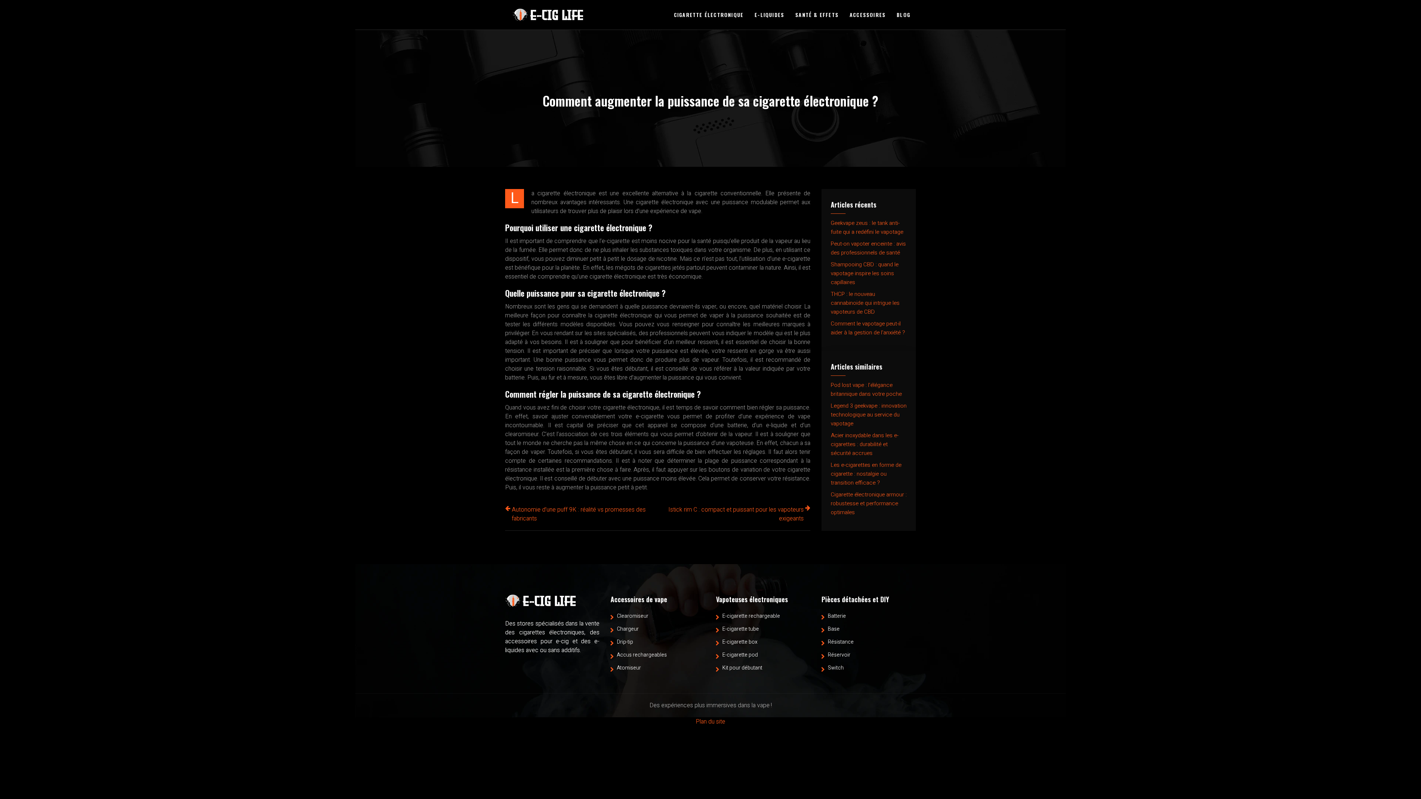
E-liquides (769, 14)
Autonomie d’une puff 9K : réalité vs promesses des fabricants (579, 514)
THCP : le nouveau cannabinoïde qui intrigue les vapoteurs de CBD (865, 303)
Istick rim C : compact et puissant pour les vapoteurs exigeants (736, 514)
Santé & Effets (817, 14)
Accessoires (868, 14)
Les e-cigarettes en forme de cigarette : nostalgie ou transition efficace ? (866, 474)
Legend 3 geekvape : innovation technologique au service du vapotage (869, 415)
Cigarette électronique (708, 14)
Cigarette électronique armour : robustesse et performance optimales (869, 503)
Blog (903, 14)
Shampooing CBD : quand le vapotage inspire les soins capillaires (864, 273)
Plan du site (710, 721)
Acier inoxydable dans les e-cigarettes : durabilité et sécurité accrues (864, 444)
